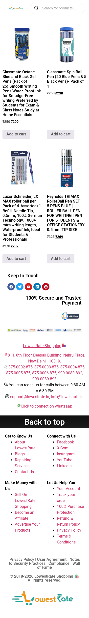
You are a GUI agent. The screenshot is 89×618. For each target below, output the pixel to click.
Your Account (68, 488)
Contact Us (24, 471)
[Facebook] (11, 286)
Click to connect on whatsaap (46, 406)
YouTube (64, 460)
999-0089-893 (44, 379)
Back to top (44, 422)
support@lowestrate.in (29, 396)
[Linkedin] (37, 286)
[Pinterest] (45, 286)
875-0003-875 (46, 367)
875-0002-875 (20, 367)
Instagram (66, 454)
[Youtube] (28, 286)
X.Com (62, 448)
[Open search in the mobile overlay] (57, 8)
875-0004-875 (72, 367)
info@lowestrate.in (67, 396)
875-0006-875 (44, 373)
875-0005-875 (18, 373)
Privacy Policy (69, 530)
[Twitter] (19, 286)
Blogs (20, 454)
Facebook (65, 442)
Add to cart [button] (16, 134)
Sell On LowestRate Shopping (25, 500)
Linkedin (64, 466)
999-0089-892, (70, 373)
